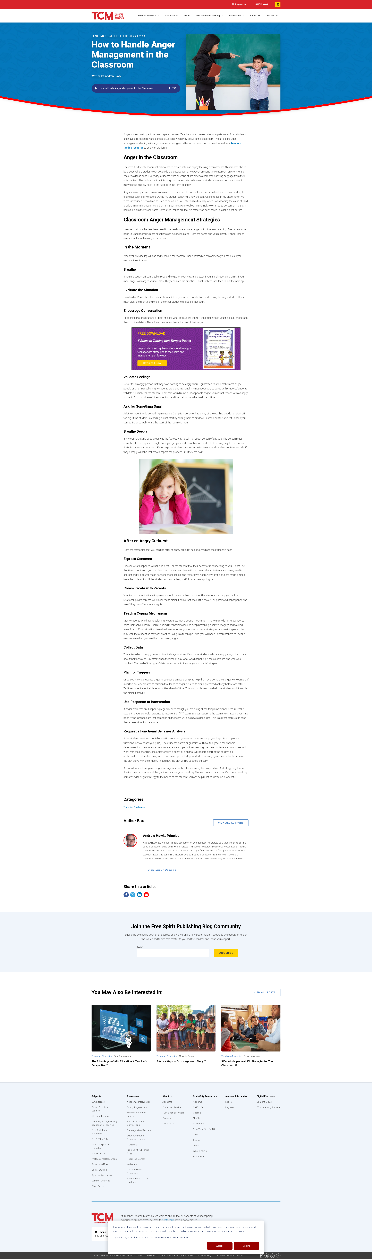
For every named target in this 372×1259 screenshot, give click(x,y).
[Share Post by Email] (146, 894)
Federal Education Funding (136, 1114)
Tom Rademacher (123, 1056)
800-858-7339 (102, 1235)
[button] (96, 88)
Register (229, 1107)
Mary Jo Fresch (187, 1056)
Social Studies (99, 1170)
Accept (219, 1245)
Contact (270, 15)
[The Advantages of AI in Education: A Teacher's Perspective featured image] (121, 1028)
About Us (167, 1096)
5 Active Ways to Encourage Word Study (180, 1061)
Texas (196, 1145)
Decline (246, 1245)
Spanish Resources (102, 1175)
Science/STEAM (100, 1164)
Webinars (132, 1164)
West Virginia (200, 1151)
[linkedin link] (266, 1255)
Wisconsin (198, 1156)
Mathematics (98, 1153)
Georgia (197, 1112)
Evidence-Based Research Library (136, 1137)
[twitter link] (278, 1255)
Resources (235, 15)
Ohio (195, 1134)
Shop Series (171, 15)
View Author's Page (162, 870)
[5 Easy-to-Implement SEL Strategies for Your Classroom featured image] (250, 1028)
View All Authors (231, 822)
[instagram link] (272, 1255)
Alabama (197, 1102)
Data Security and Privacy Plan (229, 1255)
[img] (169, 88)
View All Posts (265, 992)
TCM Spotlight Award (173, 1112)
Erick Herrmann (252, 1056)
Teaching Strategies (105, 36)
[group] (136, 88)
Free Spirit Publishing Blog (138, 1152)
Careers (166, 1118)
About (253, 15)
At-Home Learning (101, 1116)
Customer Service (171, 1107)
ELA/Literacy (98, 1102)
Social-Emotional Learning (100, 1109)
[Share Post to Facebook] (126, 894)
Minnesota (198, 1123)
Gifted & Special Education (100, 1146)
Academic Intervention (139, 1102)
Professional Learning (208, 15)
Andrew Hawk (113, 76)
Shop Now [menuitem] (261, 4)
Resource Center (136, 1159)
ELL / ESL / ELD (100, 1139)
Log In (228, 1102)
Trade (187, 15)
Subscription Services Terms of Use (176, 1255)
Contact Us (168, 1123)
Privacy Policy (205, 1255)
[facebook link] (261, 1255)
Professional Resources (104, 1159)
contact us (168, 1220)
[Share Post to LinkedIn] (139, 894)
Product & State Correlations (135, 1123)
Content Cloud (264, 1102)
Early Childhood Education (100, 1132)
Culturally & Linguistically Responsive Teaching (104, 1123)
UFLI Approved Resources (134, 1171)
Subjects (96, 1096)
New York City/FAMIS (204, 1129)
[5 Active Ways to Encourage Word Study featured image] (186, 1028)
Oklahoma (198, 1140)
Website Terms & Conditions (141, 1255)
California (198, 1107)
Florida (196, 1118)
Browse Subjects (147, 15)
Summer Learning (101, 1180)
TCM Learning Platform (269, 1107)
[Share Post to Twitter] (132, 894)
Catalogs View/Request (139, 1130)
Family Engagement (137, 1107)
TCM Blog (132, 1144)
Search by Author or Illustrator (137, 1180)
